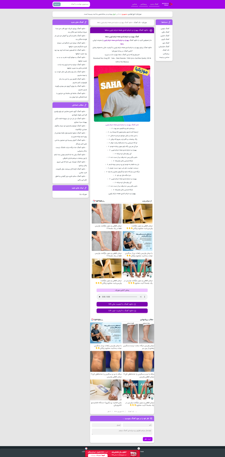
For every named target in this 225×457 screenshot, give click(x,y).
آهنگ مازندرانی (164, 47)
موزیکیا (144, 23)
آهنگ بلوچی (165, 29)
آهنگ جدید (154, 4)
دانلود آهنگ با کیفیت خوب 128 (121, 310)
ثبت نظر (148, 439)
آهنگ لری (166, 43)
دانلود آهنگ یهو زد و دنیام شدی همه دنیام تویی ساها (126, 30)
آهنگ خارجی (165, 36)
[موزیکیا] (166, 4)
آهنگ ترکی (165, 32)
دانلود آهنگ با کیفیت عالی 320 (120, 304)
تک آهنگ (137, 23)
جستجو (56, 4)
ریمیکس (143, 4)
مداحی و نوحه (164, 57)
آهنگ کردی (165, 39)
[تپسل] (86, 448)
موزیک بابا (83, 194)
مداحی (134, 4)
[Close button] (139, 448)
